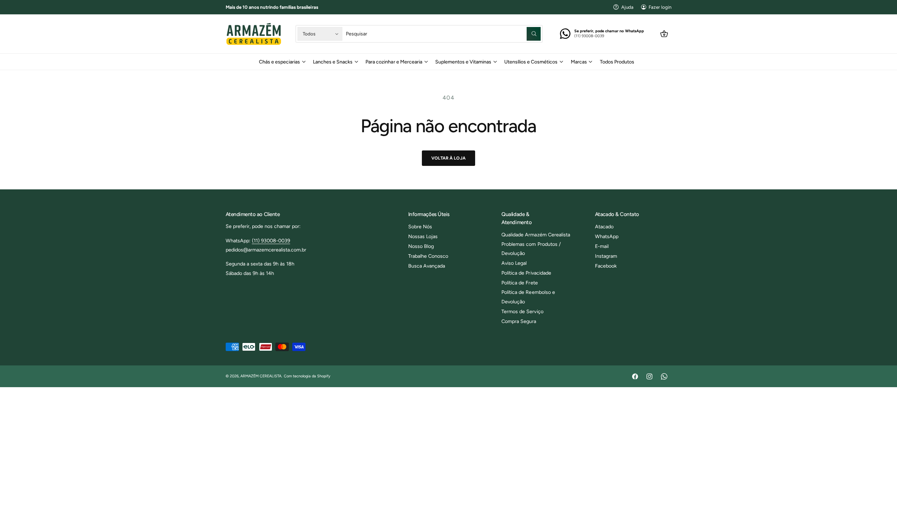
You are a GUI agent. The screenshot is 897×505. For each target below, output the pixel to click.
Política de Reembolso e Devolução (528, 296)
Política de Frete (519, 283)
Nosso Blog (421, 246)
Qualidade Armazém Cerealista (535, 234)
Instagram (606, 256)
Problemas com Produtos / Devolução (531, 248)
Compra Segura (518, 321)
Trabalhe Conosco (428, 256)
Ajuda (627, 7)
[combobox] (443, 33)
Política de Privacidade (526, 273)
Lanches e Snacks (332, 62)
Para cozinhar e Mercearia (393, 62)
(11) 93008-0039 (271, 240)
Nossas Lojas (423, 236)
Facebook (606, 266)
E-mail (602, 246)
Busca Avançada (426, 266)
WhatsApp (606, 236)
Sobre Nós (420, 226)
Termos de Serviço (522, 311)
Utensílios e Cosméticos (530, 62)
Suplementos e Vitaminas (463, 62)
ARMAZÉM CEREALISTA (260, 376)
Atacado (604, 226)
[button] (664, 33)
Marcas (579, 62)
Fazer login (660, 7)
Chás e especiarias (279, 62)
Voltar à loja (448, 158)
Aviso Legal (514, 263)
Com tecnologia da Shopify (307, 376)
